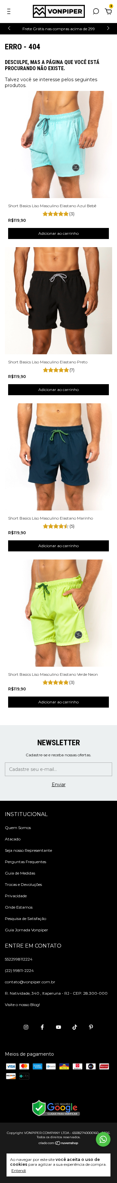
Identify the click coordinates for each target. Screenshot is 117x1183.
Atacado (12, 839)
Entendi (18, 1170)
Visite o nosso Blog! (22, 1004)
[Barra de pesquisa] (96, 12)
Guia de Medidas (20, 873)
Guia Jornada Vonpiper (26, 929)
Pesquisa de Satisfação (25, 918)
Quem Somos (18, 827)
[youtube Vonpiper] (58, 1027)
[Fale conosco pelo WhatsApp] (103, 1139)
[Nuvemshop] (58, 1144)
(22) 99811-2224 (19, 970)
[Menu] (10, 12)
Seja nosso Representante (28, 850)
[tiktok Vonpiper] (74, 1027)
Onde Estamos (18, 907)
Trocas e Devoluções (23, 884)
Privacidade (16, 895)
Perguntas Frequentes (25, 861)
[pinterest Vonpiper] (91, 1027)
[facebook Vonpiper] (42, 1027)
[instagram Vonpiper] (26, 1027)
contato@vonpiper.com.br (30, 981)
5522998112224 (18, 959)
